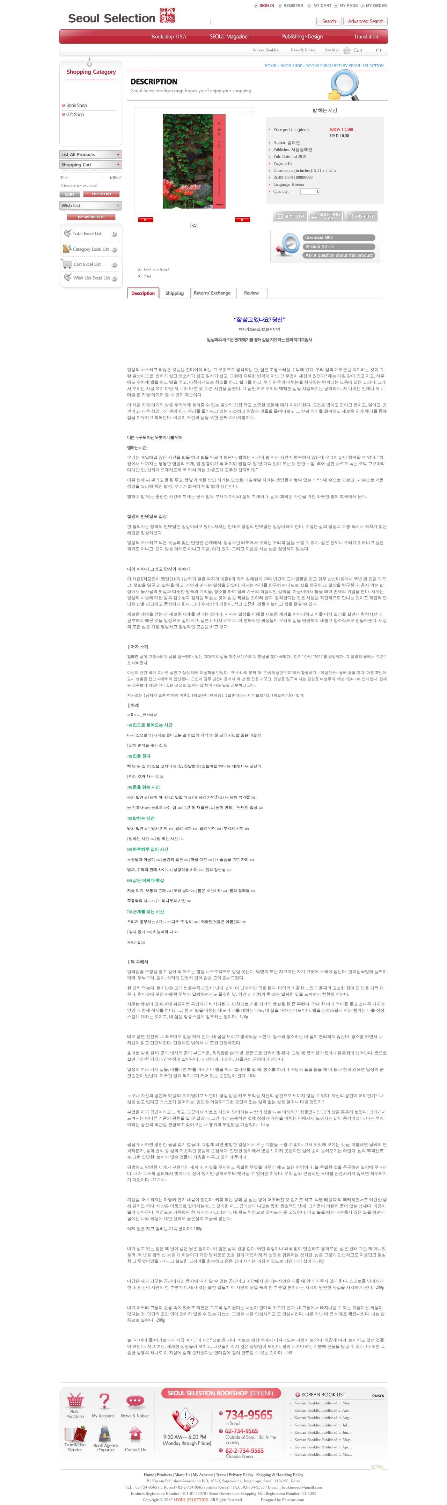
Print (147, 276)
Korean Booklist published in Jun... (322, 1432)
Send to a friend (156, 270)
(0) (378, 50)
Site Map (332, 50)
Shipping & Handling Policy (279, 1475)
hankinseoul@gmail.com (302, 1487)
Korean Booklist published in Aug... (323, 1418)
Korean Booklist (265, 50)
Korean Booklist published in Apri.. (323, 1410)
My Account (203, 1475)
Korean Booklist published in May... (323, 1403)
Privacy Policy (241, 1475)
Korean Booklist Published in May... (323, 1440)
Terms (221, 1475)
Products (164, 1475)
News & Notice (303, 50)
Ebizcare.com (293, 1500)
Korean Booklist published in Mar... (323, 1454)
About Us (182, 1475)
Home (149, 1475)
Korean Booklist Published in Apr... (322, 1447)
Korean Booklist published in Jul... (322, 1425)
